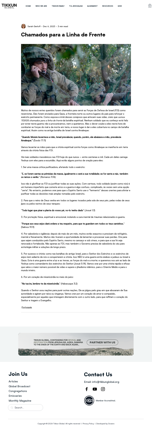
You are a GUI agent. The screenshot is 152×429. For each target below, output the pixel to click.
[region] (9, 6)
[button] (41, 6)
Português (27, 307)
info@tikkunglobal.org (105, 381)
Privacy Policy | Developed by (95, 423)
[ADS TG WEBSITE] (76, 344)
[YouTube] (94, 389)
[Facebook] (86, 389)
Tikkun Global (59, 423)
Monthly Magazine (20, 400)
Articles (13, 381)
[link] (149, 6)
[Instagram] (103, 389)
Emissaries (15, 395)
